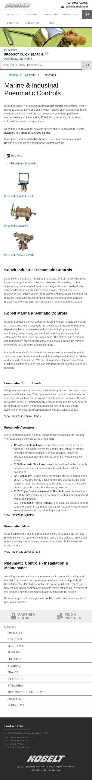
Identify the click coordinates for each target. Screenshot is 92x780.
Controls (30, 74)
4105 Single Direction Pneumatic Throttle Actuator (43, 491)
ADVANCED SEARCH (17, 58)
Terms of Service (38, 769)
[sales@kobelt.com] (74, 6)
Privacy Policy (54, 769)
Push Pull (14, 652)
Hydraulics (15, 705)
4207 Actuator (22, 475)
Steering (14, 665)
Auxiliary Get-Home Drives (26, 692)
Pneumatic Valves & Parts (19, 255)
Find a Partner (69, 616)
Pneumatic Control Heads (19, 196)
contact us (51, 598)
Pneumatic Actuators (16, 225)
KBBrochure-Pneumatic (23, 163)
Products (13, 14)
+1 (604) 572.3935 (78, 2)
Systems (32, 14)
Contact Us (32, 23)
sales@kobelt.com (20, 747)
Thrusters (15, 679)
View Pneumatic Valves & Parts (22, 551)
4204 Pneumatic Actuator (28, 445)
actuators (9, 132)
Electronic (15, 645)
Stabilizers (15, 685)
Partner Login (23, 616)
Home (52, 23)
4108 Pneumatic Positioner (29, 464)
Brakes (12, 672)
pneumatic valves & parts (35, 132)
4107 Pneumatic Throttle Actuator (33, 502)
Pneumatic (49, 74)
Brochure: (16, 155)
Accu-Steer (15, 698)
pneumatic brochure (33, 139)
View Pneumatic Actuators (19, 515)
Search (87, 14)
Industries (52, 14)
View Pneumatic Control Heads (22, 416)
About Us (13, 23)
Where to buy (71, 14)
